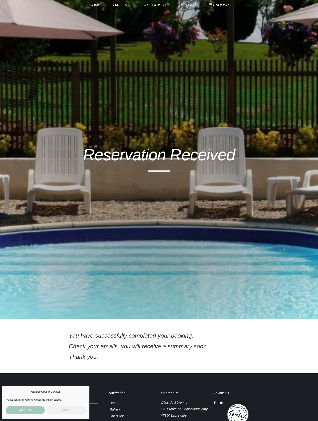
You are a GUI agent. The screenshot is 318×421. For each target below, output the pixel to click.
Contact (187, 5)
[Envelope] (221, 402)
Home (95, 5)
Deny (66, 410)
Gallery (121, 5)
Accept (25, 410)
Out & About (154, 5)
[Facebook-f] (214, 402)
